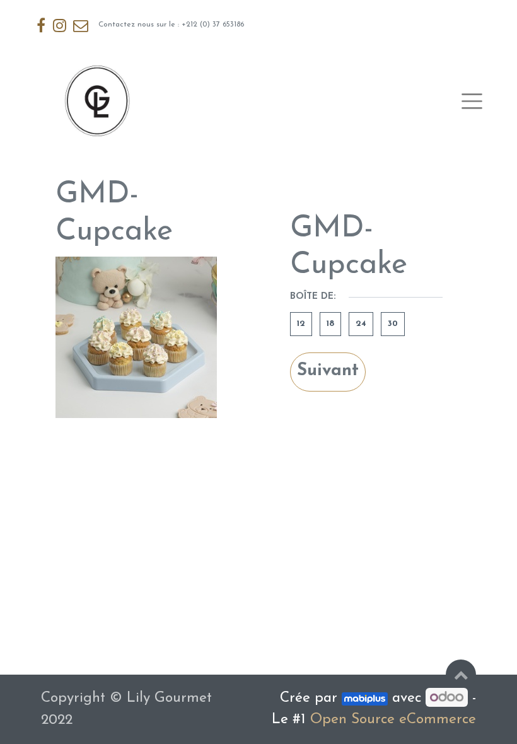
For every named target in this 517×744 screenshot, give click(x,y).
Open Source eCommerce (393, 719)
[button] (461, 675)
